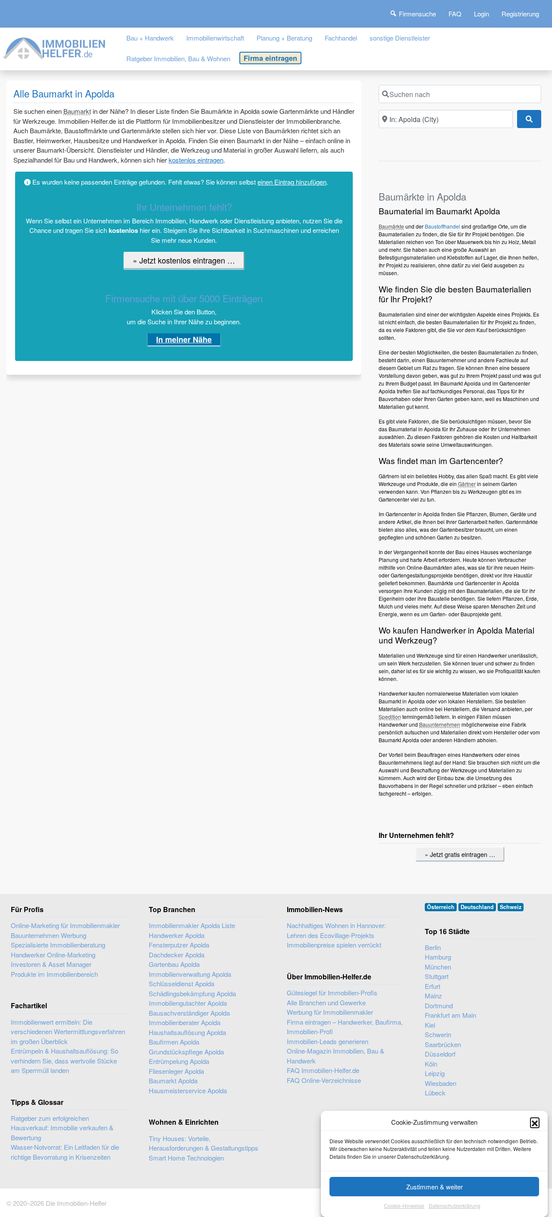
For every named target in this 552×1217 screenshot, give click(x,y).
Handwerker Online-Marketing (53, 954)
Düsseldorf (440, 1053)
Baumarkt (77, 111)
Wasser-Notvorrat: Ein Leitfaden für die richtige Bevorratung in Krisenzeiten (65, 1151)
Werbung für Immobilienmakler (330, 1011)
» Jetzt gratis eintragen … (460, 854)
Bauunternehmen (439, 724)
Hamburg (438, 956)
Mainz (433, 995)
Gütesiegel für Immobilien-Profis (332, 992)
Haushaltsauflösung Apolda (187, 1032)
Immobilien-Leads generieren (327, 1041)
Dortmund (439, 1005)
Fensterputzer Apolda (179, 944)
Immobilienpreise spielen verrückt (334, 944)
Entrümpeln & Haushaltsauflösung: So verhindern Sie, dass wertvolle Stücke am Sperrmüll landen (64, 1060)
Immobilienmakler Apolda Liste (192, 925)
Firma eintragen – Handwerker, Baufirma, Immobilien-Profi (345, 1026)
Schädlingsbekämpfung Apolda (192, 993)
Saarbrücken (443, 1044)
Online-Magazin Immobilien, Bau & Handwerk (335, 1055)
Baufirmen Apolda (174, 1041)
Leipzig (435, 1073)
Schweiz (510, 907)
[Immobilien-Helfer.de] (55, 47)
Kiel (430, 1024)
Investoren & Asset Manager (51, 964)
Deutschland (477, 907)
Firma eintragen (270, 58)
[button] (534, 1122)
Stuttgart (436, 976)
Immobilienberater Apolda (184, 1022)
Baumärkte (391, 226)
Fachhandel (341, 37)
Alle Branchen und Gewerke (326, 1002)
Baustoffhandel (442, 226)
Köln (431, 1063)
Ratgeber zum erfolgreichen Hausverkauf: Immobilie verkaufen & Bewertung (62, 1127)
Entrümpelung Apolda (179, 1061)
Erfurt (432, 986)
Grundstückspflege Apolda (186, 1051)
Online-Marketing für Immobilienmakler (65, 925)
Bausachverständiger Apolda (189, 1012)
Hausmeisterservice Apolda (188, 1090)
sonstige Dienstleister (400, 37)
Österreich (441, 907)
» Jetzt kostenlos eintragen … (184, 260)
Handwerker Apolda (176, 935)
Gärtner (467, 483)
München (438, 966)
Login (481, 13)
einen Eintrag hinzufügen (291, 181)
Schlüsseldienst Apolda (181, 983)
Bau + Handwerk (150, 37)
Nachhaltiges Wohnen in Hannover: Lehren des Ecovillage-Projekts (336, 930)
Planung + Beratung (284, 37)
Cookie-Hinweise (404, 1206)
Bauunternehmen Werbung (48, 935)
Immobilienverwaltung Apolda (190, 974)
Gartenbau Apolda (174, 964)
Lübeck (435, 1092)
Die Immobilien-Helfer (76, 1203)
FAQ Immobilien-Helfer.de (323, 1070)
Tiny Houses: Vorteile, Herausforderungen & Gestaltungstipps (203, 1143)
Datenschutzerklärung (454, 1206)
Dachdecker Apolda (176, 954)
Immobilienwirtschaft (215, 37)
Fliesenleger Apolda (176, 1071)
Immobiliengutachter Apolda (188, 1002)
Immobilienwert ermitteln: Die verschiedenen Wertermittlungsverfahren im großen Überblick (68, 1031)
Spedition (390, 716)
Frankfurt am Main (450, 1014)
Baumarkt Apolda (173, 1080)
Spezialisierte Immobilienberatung (58, 944)
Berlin (433, 947)
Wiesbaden (440, 1083)
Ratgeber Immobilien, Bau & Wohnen (178, 58)
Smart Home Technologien (186, 1157)
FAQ (454, 13)
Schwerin (438, 1034)
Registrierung (520, 13)
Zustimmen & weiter (434, 1186)
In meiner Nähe (184, 339)
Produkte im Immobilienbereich (54, 974)
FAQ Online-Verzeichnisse (324, 1080)
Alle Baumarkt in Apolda (63, 93)
